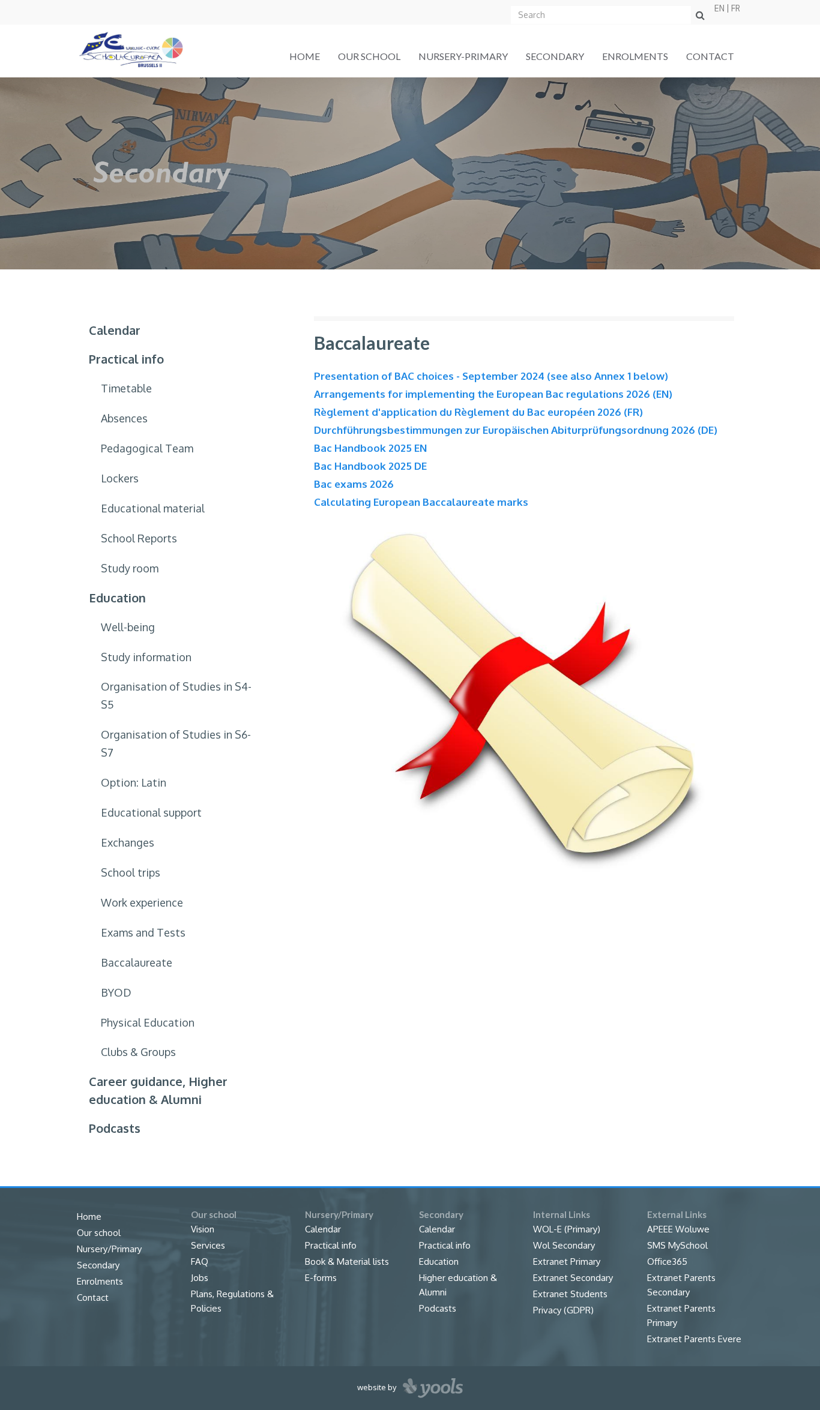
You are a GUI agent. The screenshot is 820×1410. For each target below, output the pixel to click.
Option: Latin (133, 782)
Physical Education (147, 1022)
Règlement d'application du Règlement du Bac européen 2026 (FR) (478, 412)
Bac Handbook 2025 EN (370, 448)
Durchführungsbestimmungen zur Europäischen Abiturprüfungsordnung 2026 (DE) (515, 430)
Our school (369, 56)
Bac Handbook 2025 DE (370, 466)
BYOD (116, 992)
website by (377, 1387)
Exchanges (127, 842)
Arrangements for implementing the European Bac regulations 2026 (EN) (493, 394)
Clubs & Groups (138, 1051)
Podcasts (114, 1128)
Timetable (126, 388)
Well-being (128, 627)
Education (117, 597)
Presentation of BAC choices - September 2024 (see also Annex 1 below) (491, 376)
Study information (146, 657)
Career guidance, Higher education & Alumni (158, 1090)
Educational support (151, 812)
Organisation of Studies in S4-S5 (176, 695)
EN (719, 8)
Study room (129, 568)
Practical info (126, 359)
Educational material (153, 508)
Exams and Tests (143, 932)
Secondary (555, 56)
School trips (130, 872)
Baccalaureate (136, 962)
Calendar (114, 330)
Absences (124, 418)
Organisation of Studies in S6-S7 (176, 743)
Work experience (142, 902)
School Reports (139, 538)
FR (735, 8)
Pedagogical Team (147, 448)
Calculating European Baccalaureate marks (421, 502)
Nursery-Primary (463, 56)
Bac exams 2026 (354, 484)
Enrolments (635, 56)
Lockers (120, 478)
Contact (710, 56)
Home (304, 56)
